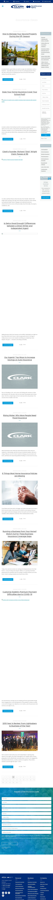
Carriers (42, 892)
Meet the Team (44, 884)
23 (13, 782)
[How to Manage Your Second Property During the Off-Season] (20, 53)
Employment (43, 888)
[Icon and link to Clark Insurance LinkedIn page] (3, 895)
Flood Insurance (44, 156)
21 (6, 782)
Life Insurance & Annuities (19, 893)
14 (16, 780)
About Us (42, 882)
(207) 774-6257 (6, 885)
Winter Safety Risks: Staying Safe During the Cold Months (45, 58)
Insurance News (17, 31)
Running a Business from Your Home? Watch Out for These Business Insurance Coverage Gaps (20, 534)
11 (6, 780)
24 (16, 782)
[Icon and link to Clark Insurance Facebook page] (3, 892)
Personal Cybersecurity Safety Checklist (45, 39)
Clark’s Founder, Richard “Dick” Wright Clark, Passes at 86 (19, 152)
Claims (7, 1)
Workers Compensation (31, 887)
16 (23, 780)
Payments (17, 1)
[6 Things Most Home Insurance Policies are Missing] (20, 493)
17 (27, 780)
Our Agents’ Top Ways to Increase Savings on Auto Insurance (19, 358)
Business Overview (32, 882)
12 (10, 780)
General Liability (31, 884)
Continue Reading (8, 79)
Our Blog (42, 886)
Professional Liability (32, 891)
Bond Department (32, 895)
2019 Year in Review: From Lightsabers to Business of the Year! (20, 724)
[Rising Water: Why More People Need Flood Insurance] (20, 435)
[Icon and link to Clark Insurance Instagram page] (9, 892)
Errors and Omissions (33, 889)
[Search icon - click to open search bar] (50, 6)
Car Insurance (44, 149)
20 (3, 782)
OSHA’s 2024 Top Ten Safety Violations (45, 45)
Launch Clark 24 (45, 197)
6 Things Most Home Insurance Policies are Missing (19, 474)
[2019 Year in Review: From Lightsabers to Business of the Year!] (20, 741)
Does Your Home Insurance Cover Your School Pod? (19, 93)
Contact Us (43, 898)
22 (10, 782)
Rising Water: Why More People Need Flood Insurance (19, 416)
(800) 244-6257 (47, 1)
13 (13, 780)
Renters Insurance (45, 154)
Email (4, 889)
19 (34, 780)
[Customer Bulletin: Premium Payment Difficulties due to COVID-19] (20, 648)
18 (20, 766)
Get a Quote (37, 1)
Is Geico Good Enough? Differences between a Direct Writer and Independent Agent (19, 226)
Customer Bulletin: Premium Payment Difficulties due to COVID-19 (20, 593)
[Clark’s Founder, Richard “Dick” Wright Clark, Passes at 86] (20, 177)
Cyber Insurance (32, 897)
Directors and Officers (33, 893)
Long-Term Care (45, 167)
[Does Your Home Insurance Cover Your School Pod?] (20, 111)
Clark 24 (27, 1)
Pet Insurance (18, 897)
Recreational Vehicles (20, 895)
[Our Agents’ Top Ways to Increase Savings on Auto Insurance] (20, 377)
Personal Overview (19, 882)
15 (20, 780)
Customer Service (44, 890)
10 (3, 780)
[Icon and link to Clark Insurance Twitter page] (6, 892)
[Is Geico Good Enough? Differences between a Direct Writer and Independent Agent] (20, 282)
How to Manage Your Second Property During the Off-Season (20, 35)
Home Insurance (45, 152)
